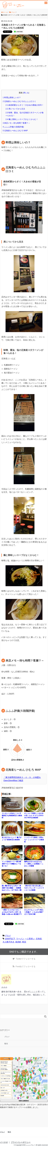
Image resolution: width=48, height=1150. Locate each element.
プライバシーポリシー (21, 1142)
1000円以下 (10, 939)
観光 (6, 1044)
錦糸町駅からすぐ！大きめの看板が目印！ (25, 105)
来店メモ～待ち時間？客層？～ (16, 123)
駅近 (24, 942)
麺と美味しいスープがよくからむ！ (22, 119)
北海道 (39, 939)
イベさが (4, 1142)
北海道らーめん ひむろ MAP (15, 130)
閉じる (26, 93)
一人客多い (30, 939)
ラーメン (20, 939)
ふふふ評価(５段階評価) (13, 127)
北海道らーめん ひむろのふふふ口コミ (19, 101)
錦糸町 (18, 942)
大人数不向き (8, 942)
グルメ (8, 936)
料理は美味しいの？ (12, 97)
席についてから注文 (15, 109)
